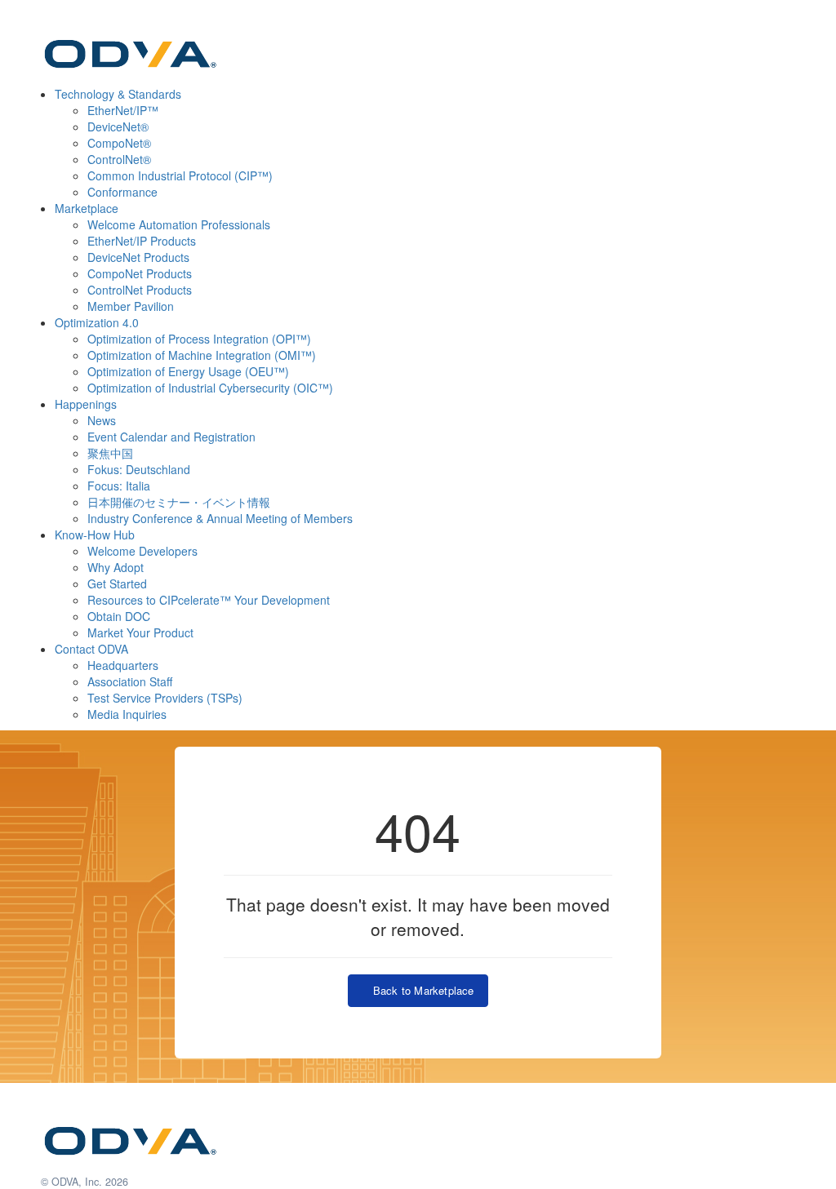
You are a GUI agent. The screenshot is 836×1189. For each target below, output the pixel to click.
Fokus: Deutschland (138, 469)
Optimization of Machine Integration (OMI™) (201, 355)
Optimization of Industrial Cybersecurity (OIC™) (210, 387)
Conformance (122, 192)
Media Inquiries (127, 714)
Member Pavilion (130, 306)
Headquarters (122, 665)
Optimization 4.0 (97, 322)
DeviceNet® (118, 126)
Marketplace (86, 208)
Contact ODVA (91, 649)
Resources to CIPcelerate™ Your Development (208, 600)
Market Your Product (140, 632)
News (101, 420)
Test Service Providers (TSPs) (164, 698)
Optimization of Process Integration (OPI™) (199, 339)
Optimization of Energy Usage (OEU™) (188, 371)
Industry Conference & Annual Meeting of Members (220, 518)
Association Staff (129, 681)
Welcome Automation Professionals (178, 224)
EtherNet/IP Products (141, 241)
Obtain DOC (118, 616)
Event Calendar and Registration (171, 436)
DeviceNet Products (138, 257)
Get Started (117, 583)
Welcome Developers (142, 551)
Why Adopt (115, 567)
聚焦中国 (110, 453)
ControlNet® (119, 159)
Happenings (86, 404)
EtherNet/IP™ (122, 110)
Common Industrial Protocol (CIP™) (180, 175)
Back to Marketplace (420, 990)
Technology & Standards (118, 94)
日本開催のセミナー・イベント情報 (178, 502)
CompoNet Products (139, 273)
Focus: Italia (118, 485)
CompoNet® (119, 143)
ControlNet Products (139, 290)
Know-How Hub (95, 534)
